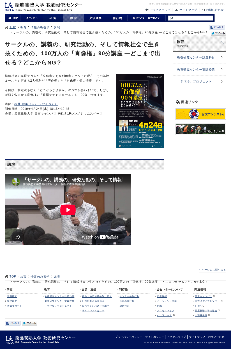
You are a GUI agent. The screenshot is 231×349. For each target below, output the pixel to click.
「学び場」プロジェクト (194, 81)
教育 (23, 27)
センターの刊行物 (129, 296)
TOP (12, 27)
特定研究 (12, 301)
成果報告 (124, 306)
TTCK (198, 306)
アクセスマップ (160, 9)
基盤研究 (12, 296)
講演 (57, 27)
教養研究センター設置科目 (196, 57)
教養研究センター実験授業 (196, 69)
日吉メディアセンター (207, 301)
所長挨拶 (162, 296)
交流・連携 (89, 289)
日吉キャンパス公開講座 (95, 306)
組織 (159, 306)
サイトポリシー (154, 336)
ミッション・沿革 (167, 301)
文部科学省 (201, 315)
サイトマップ (188, 9)
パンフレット (164, 315)
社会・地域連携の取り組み (97, 296)
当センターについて (170, 289)
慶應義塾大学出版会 (206, 310)
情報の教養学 (40, 27)
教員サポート (14, 306)
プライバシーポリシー (128, 336)
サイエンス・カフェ (93, 310)
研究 (10, 289)
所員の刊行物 (127, 301)
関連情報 (200, 289)
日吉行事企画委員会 (93, 301)
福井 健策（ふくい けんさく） (36, 104)
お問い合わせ (215, 9)
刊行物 (123, 289)
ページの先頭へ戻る (214, 269)
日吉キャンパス (203, 296)
